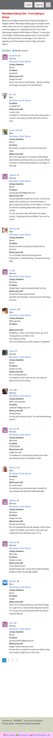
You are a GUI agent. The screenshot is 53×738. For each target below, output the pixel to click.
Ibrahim (12, 581)
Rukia (11, 351)
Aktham (12, 468)
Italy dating (10, 735)
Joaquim (13, 309)
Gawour (12, 542)
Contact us (7, 720)
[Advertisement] (26, 691)
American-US (24, 735)
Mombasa (13, 61)
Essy (11, 623)
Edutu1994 (14, 130)
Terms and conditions (33, 720)
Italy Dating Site (33, 723)
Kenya (28, 61)
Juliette (12, 175)
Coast (21, 61)
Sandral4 (13, 56)
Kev (10, 94)
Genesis (12, 229)
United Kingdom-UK (41, 735)
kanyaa (12, 429)
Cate (11, 390)
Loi (10, 270)
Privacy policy (8, 723)
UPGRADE (17, 720)
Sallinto (12, 500)
